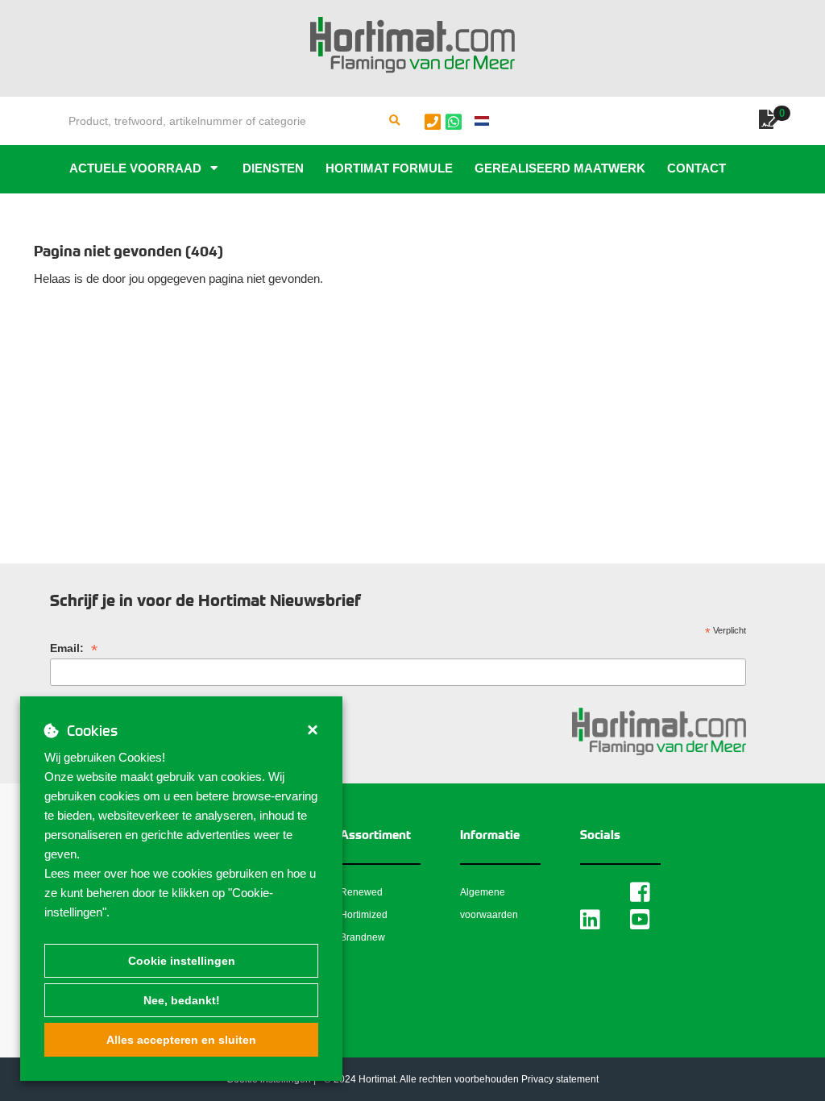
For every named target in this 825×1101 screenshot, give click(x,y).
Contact (696, 168)
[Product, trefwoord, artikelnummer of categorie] (394, 121)
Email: (73, 648)
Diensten (273, 168)
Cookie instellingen (181, 960)
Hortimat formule (389, 168)
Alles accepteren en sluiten (181, 1039)
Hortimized (364, 914)
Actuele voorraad (135, 168)
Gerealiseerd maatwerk (560, 168)
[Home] (412, 45)
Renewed (361, 892)
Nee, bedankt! (181, 1000)
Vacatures (106, 216)
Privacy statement (560, 1079)
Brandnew (362, 937)
